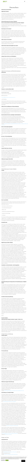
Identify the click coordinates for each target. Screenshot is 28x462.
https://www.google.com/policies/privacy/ (10, 454)
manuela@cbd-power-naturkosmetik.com (8, 97)
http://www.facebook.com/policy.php (12, 425)
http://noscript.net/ (8, 434)
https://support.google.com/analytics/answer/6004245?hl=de (14, 390)
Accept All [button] (7, 460)
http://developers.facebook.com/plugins (9, 401)
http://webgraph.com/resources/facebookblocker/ (10, 433)
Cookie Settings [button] (3, 460)
